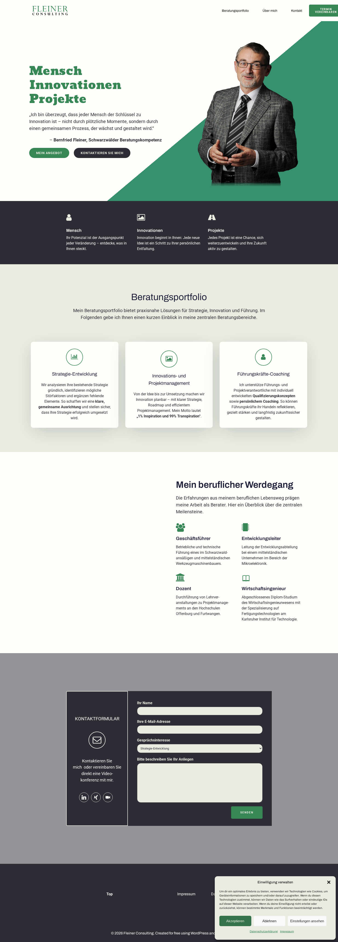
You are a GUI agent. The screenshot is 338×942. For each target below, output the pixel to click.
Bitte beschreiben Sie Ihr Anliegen (165, 759)
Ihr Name (144, 703)
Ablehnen (269, 921)
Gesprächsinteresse (153, 740)
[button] (329, 882)
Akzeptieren (235, 921)
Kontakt (296, 10)
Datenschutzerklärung (264, 931)
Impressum (287, 931)
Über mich (270, 10)
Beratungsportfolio (235, 10)
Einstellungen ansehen (307, 921)
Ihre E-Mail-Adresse (153, 721)
